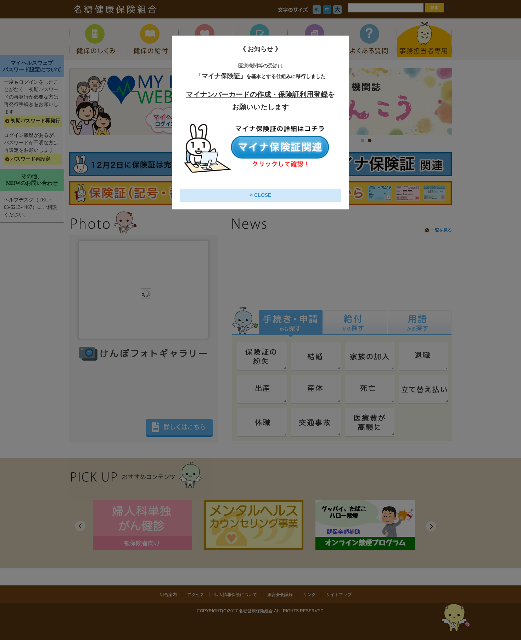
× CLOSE (260, 195)
